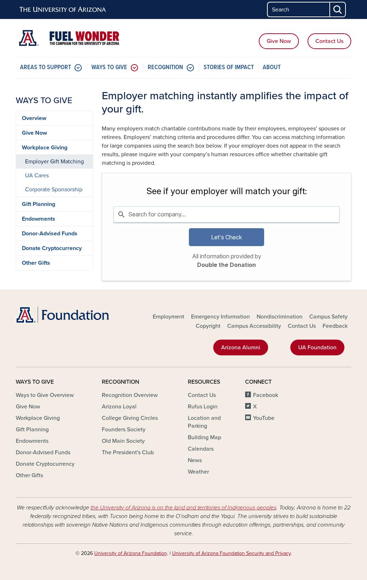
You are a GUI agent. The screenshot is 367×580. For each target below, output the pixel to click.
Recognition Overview (130, 395)
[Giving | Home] (69, 38)
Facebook (265, 395)
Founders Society (124, 429)
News (195, 460)
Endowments (38, 218)
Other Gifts (36, 263)
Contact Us (329, 41)
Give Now (279, 41)
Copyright (208, 326)
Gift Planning (38, 204)
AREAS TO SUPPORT (45, 67)
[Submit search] (338, 9)
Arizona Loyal (119, 406)
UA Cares (37, 175)
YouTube (264, 418)
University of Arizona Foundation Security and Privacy (231, 553)
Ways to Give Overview (45, 395)
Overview (34, 118)
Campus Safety (328, 316)
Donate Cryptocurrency (52, 248)
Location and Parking (204, 422)
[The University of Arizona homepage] (63, 10)
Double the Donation (226, 264)
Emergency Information (220, 316)
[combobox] (226, 214)
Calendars (201, 448)
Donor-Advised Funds (49, 233)
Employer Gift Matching (54, 161)
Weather (198, 471)
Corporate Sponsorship (53, 189)
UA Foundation (317, 347)
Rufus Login (203, 406)
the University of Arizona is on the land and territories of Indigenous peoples (183, 507)
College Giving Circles (130, 418)
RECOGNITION (165, 67)
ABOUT (272, 67)
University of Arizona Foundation (130, 553)
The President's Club (128, 452)
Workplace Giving (44, 147)
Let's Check (226, 237)
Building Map (204, 437)
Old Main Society (123, 441)
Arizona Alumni (240, 347)
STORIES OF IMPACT (229, 67)
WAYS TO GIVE (109, 67)
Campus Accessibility (254, 326)
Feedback (335, 326)
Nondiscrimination (279, 316)
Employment (168, 316)
